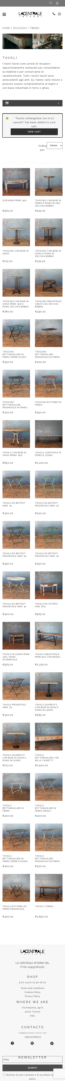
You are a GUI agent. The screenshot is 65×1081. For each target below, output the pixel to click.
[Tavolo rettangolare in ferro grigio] (48, 787)
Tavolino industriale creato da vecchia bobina (48, 304)
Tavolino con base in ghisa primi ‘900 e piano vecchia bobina (15, 304)
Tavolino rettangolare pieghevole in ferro (47, 354)
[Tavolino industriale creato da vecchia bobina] (48, 283)
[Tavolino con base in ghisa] (16, 232)
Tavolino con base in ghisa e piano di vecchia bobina (48, 253)
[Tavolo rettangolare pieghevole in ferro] (48, 837)
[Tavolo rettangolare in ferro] (16, 787)
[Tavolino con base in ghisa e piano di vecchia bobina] (48, 232)
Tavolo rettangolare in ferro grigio (45, 808)
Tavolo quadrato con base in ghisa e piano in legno (47, 707)
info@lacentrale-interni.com (32, 1033)
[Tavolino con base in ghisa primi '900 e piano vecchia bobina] (16, 283)
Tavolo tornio (44, 906)
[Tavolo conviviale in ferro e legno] (48, 434)
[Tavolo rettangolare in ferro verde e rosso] (16, 837)
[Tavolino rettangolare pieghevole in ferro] (48, 333)
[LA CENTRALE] (30, 14)
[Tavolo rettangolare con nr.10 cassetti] (48, 736)
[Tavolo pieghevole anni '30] (16, 686)
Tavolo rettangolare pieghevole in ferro (47, 859)
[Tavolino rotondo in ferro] (48, 383)
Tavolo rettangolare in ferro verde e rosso (15, 859)
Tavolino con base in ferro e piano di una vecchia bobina (48, 203)
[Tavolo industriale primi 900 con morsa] (48, 636)
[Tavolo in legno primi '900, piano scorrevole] (16, 636)
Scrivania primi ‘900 (14, 200)
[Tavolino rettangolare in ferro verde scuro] (16, 333)
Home (6, 28)
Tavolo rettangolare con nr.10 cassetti (47, 758)
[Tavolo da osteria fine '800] (48, 585)
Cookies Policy (32, 992)
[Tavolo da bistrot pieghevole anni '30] (48, 484)
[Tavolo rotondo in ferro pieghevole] (16, 888)
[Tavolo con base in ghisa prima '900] (16, 434)
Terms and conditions (32, 988)
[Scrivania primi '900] (16, 182)
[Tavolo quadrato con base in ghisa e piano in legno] (48, 686)
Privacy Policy (32, 996)
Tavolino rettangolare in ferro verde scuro (14, 354)
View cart (34, 131)
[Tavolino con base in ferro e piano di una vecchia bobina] (48, 182)
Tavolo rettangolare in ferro (13, 808)
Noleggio (20, 28)
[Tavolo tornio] (48, 888)
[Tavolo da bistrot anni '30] (16, 484)
